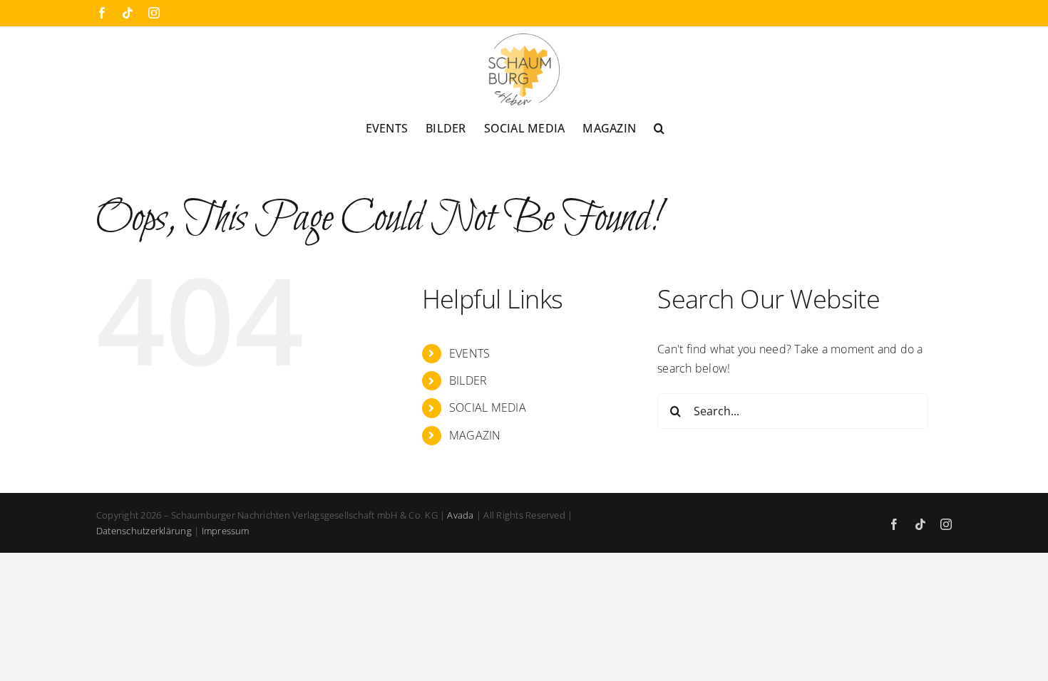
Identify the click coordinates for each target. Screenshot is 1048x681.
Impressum (226, 530)
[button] (659, 127)
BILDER (468, 380)
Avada (460, 515)
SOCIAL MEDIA (487, 407)
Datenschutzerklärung (144, 530)
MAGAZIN (475, 435)
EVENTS (469, 353)
